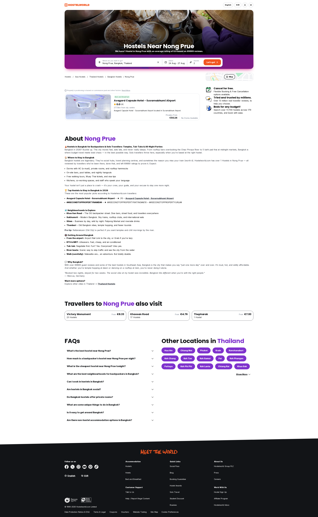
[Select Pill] (244, 4)
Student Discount (177, 498)
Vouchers (125, 512)
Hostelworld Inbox (221, 505)
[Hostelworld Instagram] (78, 467)
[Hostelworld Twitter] (73, 467)
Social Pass (174, 466)
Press (216, 473)
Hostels (128, 466)
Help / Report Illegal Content (137, 498)
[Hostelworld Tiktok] (96, 467)
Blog (172, 473)
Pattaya (168, 366)
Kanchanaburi (236, 350)
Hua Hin (168, 350)
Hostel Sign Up (220, 492)
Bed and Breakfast (122, 97)
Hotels (128, 473)
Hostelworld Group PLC (224, 466)
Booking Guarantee (178, 479)
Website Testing (140, 512)
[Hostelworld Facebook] (67, 467)
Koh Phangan (236, 358)
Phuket (204, 350)
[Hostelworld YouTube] (84, 467)
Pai (220, 358)
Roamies (173, 505)
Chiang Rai (223, 366)
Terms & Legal (100, 512)
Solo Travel (174, 492)
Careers (217, 479)
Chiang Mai (186, 350)
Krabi (218, 350)
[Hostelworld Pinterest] (90, 467)
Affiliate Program (221, 498)
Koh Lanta (205, 366)
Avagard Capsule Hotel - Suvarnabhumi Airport (149, 198)
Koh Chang (170, 358)
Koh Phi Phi (186, 366)
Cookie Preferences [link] (170, 512)
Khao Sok (242, 366)
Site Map (154, 512)
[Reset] (158, 62)
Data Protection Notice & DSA (77, 512)
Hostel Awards (176, 486)
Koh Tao (188, 358)
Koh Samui (205, 358)
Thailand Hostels (106, 284)
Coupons (113, 512)
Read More (126, 90)
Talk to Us (129, 492)
